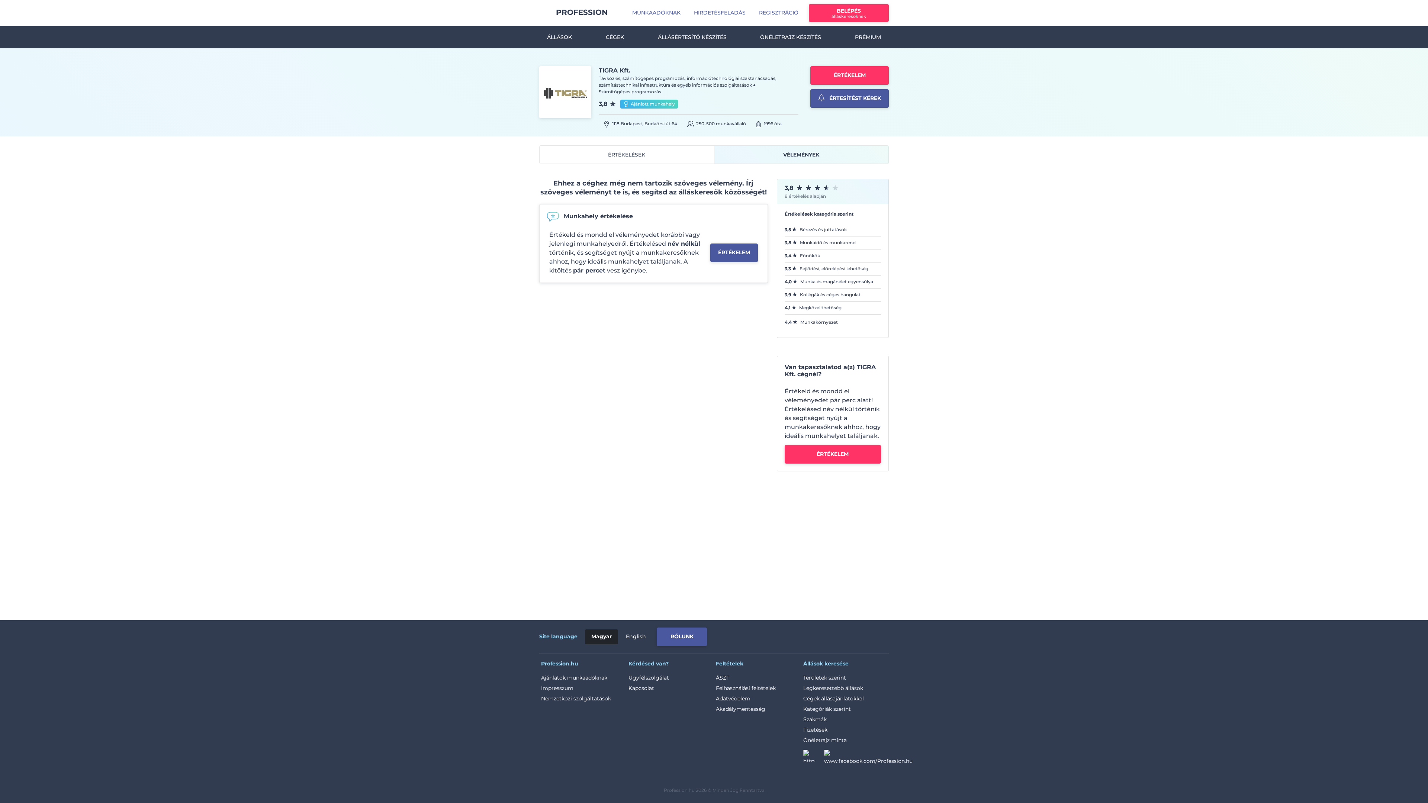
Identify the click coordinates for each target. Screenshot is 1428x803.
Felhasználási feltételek (746, 688)
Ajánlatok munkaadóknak (574, 677)
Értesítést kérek (854, 98)
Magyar (601, 636)
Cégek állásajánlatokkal (833, 698)
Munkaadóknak (656, 12)
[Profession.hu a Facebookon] (868, 758)
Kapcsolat (641, 688)
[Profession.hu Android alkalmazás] (858, 635)
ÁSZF (723, 677)
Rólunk (682, 636)
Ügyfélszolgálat (648, 677)
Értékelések (626, 154)
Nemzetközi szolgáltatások (576, 698)
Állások (559, 37)
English (636, 636)
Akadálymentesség (740, 709)
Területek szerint (824, 677)
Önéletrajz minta (825, 740)
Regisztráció (778, 12)
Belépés (849, 13)
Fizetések (815, 729)
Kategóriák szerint (827, 709)
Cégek (615, 37)
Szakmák (815, 719)
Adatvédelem (733, 698)
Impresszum (557, 688)
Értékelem (850, 75)
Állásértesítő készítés (692, 37)
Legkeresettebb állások (833, 688)
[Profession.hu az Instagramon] (813, 758)
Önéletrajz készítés (790, 37)
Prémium (868, 37)
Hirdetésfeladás (720, 12)
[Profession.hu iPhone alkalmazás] (805, 635)
